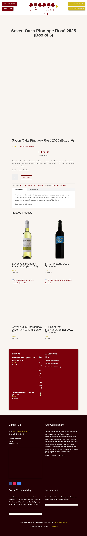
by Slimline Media (61, 522)
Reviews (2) (34, 189)
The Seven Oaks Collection (33, 185)
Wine (45, 185)
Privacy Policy (53, 526)
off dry (54, 185)
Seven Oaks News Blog (53, 367)
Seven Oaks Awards (52, 360)
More (47, 357)
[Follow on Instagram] (14, 483)
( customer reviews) (27, 146)
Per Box (59, 185)
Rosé (22, 185)
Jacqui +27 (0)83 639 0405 (76, 3)
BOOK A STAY (8, 9)
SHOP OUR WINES (9, 4)
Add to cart (26, 177)
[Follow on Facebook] (10, 483)
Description (19, 189)
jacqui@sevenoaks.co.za (77, 8)
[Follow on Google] (19, 483)
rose (64, 185)
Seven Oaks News (51, 363)
